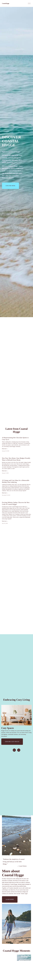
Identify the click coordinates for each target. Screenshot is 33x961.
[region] (16, 728)
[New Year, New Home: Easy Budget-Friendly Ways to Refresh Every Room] (16, 455)
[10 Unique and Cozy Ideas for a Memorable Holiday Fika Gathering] (16, 477)
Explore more (10, 185)
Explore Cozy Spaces (12, 741)
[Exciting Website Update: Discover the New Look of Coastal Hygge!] (16, 499)
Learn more (10, 899)
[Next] (19, 750)
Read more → (5, 448)
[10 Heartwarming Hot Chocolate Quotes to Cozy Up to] (16, 434)
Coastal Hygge (5, 3)
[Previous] (14, 750)
